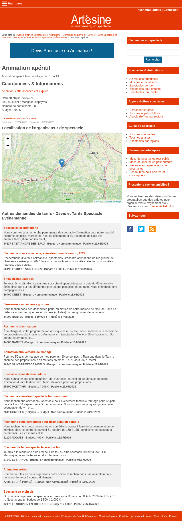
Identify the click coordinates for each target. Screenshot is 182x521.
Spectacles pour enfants (145, 88)
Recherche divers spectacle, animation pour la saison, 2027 (44, 253)
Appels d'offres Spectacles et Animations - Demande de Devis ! (51, 34)
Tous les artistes (140, 137)
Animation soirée (15, 469)
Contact (173, 516)
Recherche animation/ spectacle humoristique (35, 396)
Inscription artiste (149, 10)
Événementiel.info (160, 206)
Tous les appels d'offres (144, 113)
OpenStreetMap (112, 201)
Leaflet (98, 201)
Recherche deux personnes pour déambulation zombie (41, 421)
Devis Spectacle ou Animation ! (61, 50)
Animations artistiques (143, 78)
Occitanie (31, 118)
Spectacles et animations (21, 227)
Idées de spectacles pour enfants (150, 162)
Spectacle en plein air (18, 491)
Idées (164, 516)
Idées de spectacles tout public (149, 158)
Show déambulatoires (19, 278)
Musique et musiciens (143, 82)
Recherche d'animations (20, 326)
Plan (156, 516)
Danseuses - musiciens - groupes (26, 304)
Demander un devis (141, 110)
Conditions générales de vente (135, 516)
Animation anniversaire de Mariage (27, 352)
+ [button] (7, 138)
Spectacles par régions (144, 141)
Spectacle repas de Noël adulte (25, 374)
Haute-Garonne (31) (13, 118)
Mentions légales (108, 516)
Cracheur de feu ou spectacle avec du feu (32, 447)
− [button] (7, 145)
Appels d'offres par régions (146, 116)
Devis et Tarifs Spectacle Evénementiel (46, 37)
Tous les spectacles (142, 134)
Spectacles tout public (143, 92)
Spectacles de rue (141, 85)
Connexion (171, 10)
